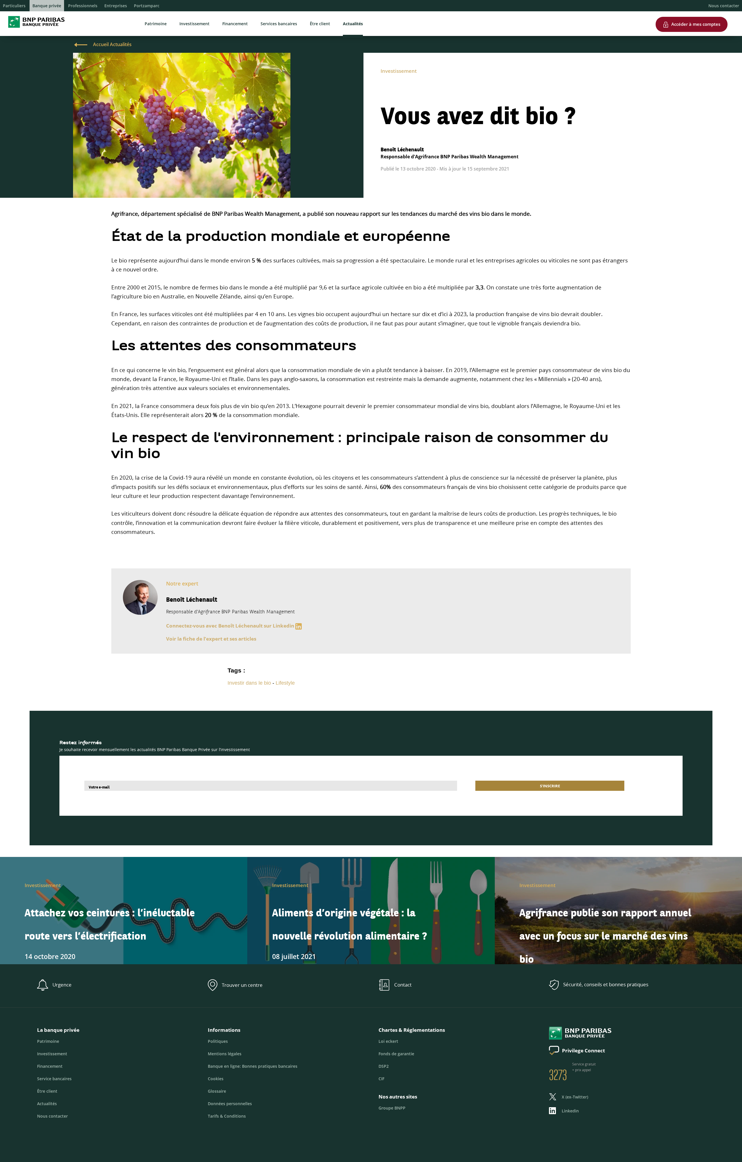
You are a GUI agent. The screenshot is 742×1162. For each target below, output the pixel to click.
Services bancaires (279, 23)
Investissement (194, 23)
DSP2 (384, 1066)
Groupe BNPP (392, 1108)
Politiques (218, 1041)
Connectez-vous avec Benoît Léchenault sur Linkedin (230, 625)
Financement (235, 23)
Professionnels (82, 5)
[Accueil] (34, 29)
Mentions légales (224, 1053)
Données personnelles (230, 1103)
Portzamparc (146, 5)
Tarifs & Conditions (227, 1116)
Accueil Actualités (112, 44)
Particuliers (14, 5)
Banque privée (46, 5)
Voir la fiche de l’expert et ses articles (211, 638)
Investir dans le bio (249, 683)
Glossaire (217, 1091)
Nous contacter (723, 5)
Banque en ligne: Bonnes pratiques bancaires (252, 1066)
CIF (381, 1078)
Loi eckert (388, 1041)
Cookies (215, 1078)
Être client (320, 23)
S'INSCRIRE (550, 785)
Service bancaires (54, 1078)
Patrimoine (156, 23)
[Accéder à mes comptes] (692, 14)
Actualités (353, 23)
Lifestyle (285, 683)
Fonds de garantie (396, 1053)
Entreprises (115, 5)
